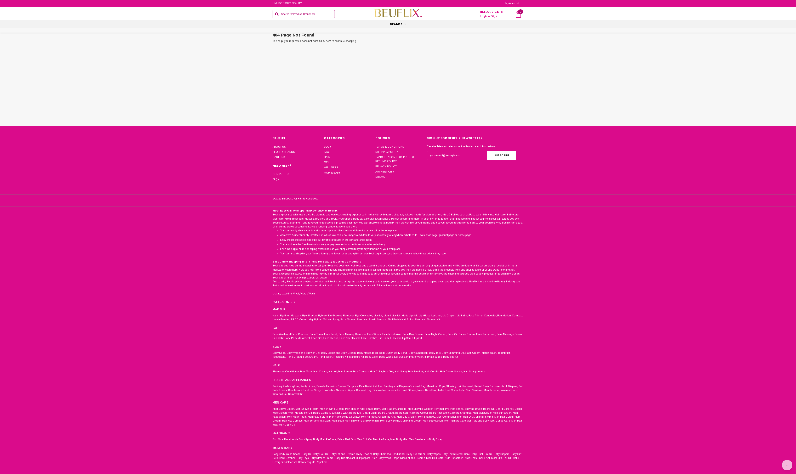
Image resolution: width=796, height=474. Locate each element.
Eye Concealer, (364, 315)
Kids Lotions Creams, (413, 458)
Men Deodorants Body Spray (426, 439)
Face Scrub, (331, 334)
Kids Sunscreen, (454, 458)
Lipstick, (378, 315)
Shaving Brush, (474, 408)
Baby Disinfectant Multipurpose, (353, 458)
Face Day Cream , (413, 334)
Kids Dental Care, (475, 458)
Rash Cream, (473, 352)
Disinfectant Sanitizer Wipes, (338, 390)
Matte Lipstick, (410, 315)
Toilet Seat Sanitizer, (471, 390)
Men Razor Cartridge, (394, 408)
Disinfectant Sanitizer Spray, (304, 390)
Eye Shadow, (310, 315)
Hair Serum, (345, 371)
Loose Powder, (281, 319)
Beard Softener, (505, 408)
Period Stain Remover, (487, 386)
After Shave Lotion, (284, 408)
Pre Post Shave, (454, 408)
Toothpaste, (279, 356)
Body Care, (371, 356)
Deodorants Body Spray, (298, 439)
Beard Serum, (403, 412)
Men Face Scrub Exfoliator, (344, 416)
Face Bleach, (331, 338)
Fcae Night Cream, (436, 334)
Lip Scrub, (408, 338)
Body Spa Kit (450, 356)
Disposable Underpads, (386, 390)
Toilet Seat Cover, (448, 390)
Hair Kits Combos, (292, 420)
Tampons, (353, 386)
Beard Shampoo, (462, 412)
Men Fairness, (369, 416)
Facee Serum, (467, 334)
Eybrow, (322, 315)
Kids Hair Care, (435, 458)
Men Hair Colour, (504, 416)
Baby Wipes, (434, 454)
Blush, (372, 319)
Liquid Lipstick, (392, 315)
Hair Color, (376, 371)
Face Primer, (475, 315)
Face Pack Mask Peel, (298, 338)
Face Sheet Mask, (350, 338)
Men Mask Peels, (297, 416)
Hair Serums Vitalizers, (317, 420)
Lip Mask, (395, 338)
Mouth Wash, (489, 352)
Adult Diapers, (509, 386)
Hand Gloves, (409, 390)
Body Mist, (319, 439)
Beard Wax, (287, 412)
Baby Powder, (364, 454)
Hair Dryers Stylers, (451, 371)
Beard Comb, (321, 412)
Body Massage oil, (368, 352)
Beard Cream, (386, 412)
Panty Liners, (308, 386)
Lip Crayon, (449, 315)
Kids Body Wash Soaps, (386, 458)
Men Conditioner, (447, 416)
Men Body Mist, (399, 439)
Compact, (517, 315)
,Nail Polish (394, 319)
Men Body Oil (287, 424)
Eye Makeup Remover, (341, 315)
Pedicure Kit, (341, 356)
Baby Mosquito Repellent (312, 462)
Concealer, (490, 315)
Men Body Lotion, (433, 420)
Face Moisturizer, (392, 334)
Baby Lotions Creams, (343, 454)
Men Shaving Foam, (307, 408)
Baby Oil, (307, 454)
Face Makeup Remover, (354, 319)
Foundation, (504, 315)
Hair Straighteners (474, 371)
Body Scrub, (401, 352)
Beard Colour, (420, 412)
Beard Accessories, (440, 412)
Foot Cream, (310, 356)
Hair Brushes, (416, 371)
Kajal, (276, 315)
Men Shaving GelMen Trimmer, (426, 408)
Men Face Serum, (318, 416)
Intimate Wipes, (434, 356)
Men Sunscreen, (502, 412)
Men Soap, (338, 420)
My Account (512, 3)
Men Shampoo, (427, 416)
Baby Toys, (303, 458)
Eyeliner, (285, 315)
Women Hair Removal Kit (287, 394)
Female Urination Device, (332, 386)
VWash (311, 293)
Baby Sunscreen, (416, 454)
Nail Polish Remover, (414, 319)
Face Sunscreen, (486, 334)
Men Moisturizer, (482, 412)
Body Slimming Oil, (453, 352)
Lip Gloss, (425, 315)
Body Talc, (435, 352)
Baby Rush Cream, (482, 454)
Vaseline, (287, 293)
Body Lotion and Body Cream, (338, 352)
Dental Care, (503, 420)
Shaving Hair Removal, (460, 386)
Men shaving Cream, (332, 408)
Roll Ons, (278, 439)
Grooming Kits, (387, 416)
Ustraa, (277, 293)
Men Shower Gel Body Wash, (362, 420)
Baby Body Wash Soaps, (287, 454)
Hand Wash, (326, 356)
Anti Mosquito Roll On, (499, 458)
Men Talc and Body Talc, (481, 420)
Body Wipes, (386, 356)
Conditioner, (292, 371)
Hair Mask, (306, 371)
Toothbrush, (504, 352)
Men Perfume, (381, 439)
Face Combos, (369, 338)
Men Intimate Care (455, 420)
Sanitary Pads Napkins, (286, 386)
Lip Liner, (436, 315)
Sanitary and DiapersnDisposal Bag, (405, 386)
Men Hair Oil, (465, 416)
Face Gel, (317, 338)
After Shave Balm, (370, 408)
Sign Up (496, 16)
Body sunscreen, (418, 352)
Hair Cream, (320, 371)
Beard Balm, (370, 412)
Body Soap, (279, 352)
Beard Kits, (355, 412)
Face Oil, (453, 334)
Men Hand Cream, (411, 420)
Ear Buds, (400, 356)
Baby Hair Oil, (321, 454)
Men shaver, (352, 408)
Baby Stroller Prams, (322, 458)
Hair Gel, (388, 371)
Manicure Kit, (357, 356)
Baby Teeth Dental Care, (456, 454)
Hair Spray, (401, 371)
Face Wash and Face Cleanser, (291, 334)
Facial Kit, (278, 338)
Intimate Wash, (415, 356)
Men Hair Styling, (483, 416)
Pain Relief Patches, (371, 386)
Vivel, (296, 293)
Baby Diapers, (502, 454)
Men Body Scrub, (390, 420)
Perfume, (331, 439)
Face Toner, (317, 334)
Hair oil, (333, 371)
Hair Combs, (432, 371)
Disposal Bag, (364, 390)
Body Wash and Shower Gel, (303, 352)
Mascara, (296, 315)
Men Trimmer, (492, 390)
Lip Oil (418, 338)
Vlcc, (303, 293)
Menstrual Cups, (436, 386)
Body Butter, (386, 352)
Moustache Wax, (339, 412)
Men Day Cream (406, 416)
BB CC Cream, (299, 319)
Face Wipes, (374, 334)
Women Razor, (509, 390)
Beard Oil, (489, 408)
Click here (325, 41)
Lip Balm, (462, 315)
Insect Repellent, (427, 390)
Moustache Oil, (303, 412)
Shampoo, (279, 371)
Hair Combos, (361, 371)
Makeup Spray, (331, 319)
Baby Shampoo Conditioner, (389, 454)
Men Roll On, (365, 439)
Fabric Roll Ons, (346, 439)
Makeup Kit (433, 319)
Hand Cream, (295, 356)
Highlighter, (315, 319)
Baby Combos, (287, 458)
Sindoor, (382, 319)
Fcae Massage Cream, (510, 334)
